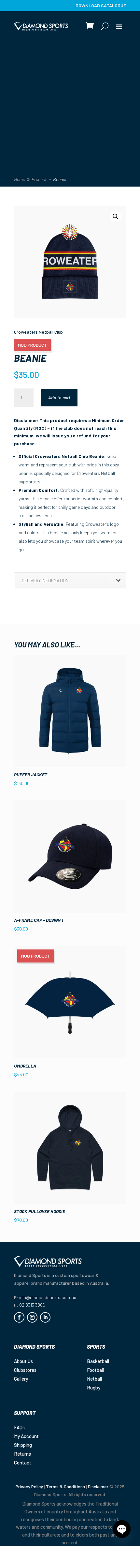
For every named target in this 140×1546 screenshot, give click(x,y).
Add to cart (59, 397)
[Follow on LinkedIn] (45, 1317)
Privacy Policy (29, 1486)
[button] (115, 216)
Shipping (23, 1445)
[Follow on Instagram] (32, 1317)
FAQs (19, 1427)
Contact (22, 1462)
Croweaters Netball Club (38, 332)
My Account (26, 1436)
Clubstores (25, 1370)
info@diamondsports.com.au (47, 1297)
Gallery (21, 1379)
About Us (23, 1361)
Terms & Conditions (65, 1486)
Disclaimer (98, 1486)
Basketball (98, 1361)
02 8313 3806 (32, 1305)
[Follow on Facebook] (19, 1317)
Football (95, 1370)
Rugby (93, 1387)
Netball (94, 1379)
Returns (22, 1454)
